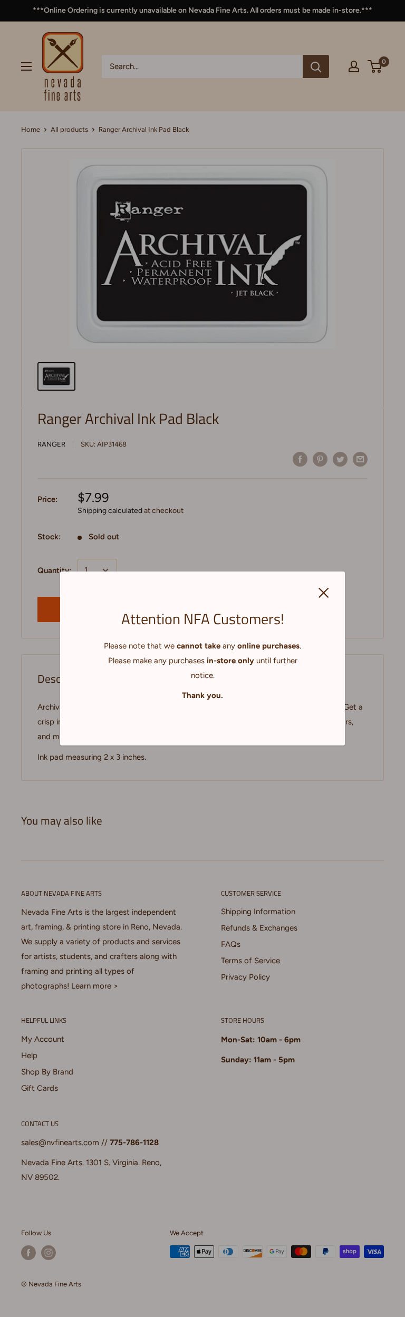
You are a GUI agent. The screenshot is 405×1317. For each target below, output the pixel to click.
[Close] (324, 591)
